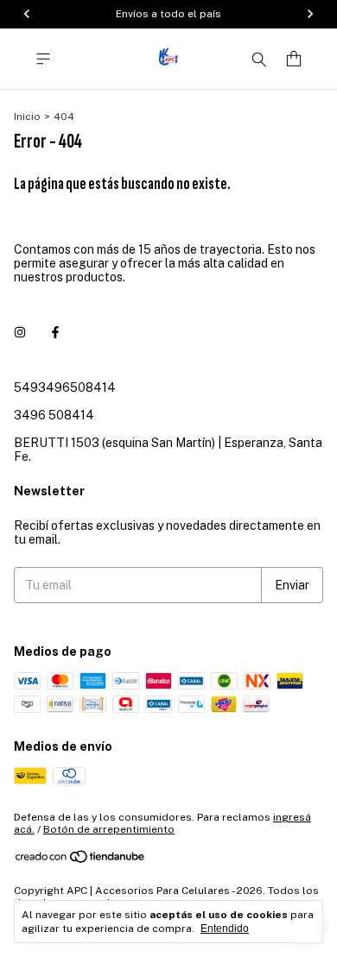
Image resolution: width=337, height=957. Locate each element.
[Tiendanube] (81, 860)
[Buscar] (259, 58)
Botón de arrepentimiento (109, 829)
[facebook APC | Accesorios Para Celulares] (55, 332)
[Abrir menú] (43, 59)
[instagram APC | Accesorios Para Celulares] (20, 332)
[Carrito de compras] (293, 59)
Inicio (27, 116)
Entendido (224, 928)
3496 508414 (54, 415)
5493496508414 (65, 387)
